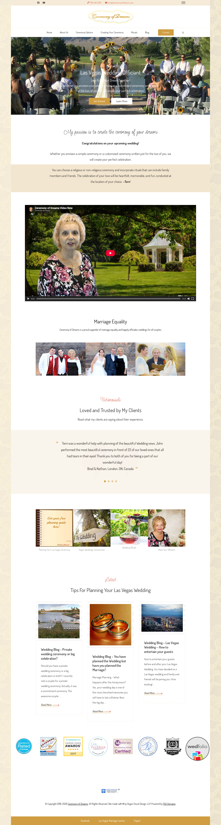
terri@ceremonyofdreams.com (121, 2)
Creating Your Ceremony (112, 32)
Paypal (137, 820)
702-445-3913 (95, 2)
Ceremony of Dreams (78, 803)
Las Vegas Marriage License (112, 820)
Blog (147, 32)
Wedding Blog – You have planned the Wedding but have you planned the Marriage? (109, 663)
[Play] (28, 300)
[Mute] (188, 300)
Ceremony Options (84, 32)
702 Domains (169, 803)
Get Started (99, 101)
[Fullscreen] (192, 300)
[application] (110, 253)
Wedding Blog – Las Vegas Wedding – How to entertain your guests (161, 647)
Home (49, 32)
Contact (166, 32)
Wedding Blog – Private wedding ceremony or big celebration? (58, 653)
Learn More (121, 101)
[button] (105, 481)
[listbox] (110, 461)
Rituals (134, 32)
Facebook (85, 820)
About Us (64, 32)
